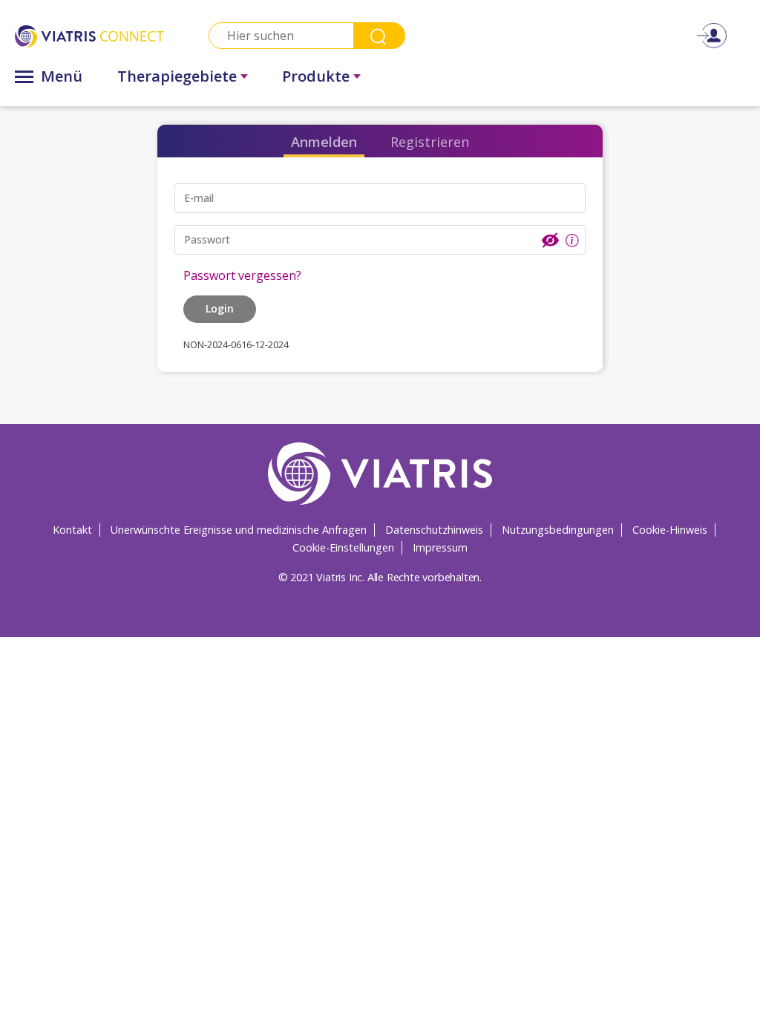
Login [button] (220, 308)
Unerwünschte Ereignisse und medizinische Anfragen (239, 529)
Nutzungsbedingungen (558, 529)
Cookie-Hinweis (669, 529)
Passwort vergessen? (242, 275)
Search (379, 35)
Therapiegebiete (177, 76)
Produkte (316, 76)
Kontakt (72, 529)
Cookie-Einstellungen (343, 547)
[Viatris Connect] (89, 36)
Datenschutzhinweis (434, 529)
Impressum (440, 547)
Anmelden (324, 142)
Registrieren (429, 142)
